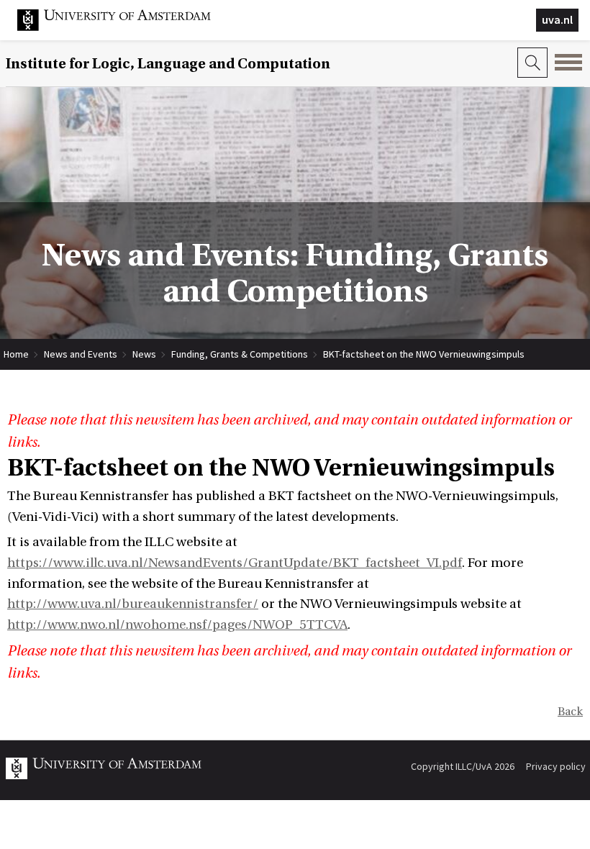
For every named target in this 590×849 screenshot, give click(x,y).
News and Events (80, 354)
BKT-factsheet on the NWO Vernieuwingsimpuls (424, 354)
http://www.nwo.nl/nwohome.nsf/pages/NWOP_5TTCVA (177, 624)
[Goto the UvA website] (125, 27)
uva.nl (557, 19)
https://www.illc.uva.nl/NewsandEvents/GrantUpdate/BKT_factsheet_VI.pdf (234, 563)
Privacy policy (556, 766)
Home (16, 354)
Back (570, 711)
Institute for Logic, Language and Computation (168, 63)
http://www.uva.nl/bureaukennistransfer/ (132, 604)
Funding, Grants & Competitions (239, 354)
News (144, 354)
